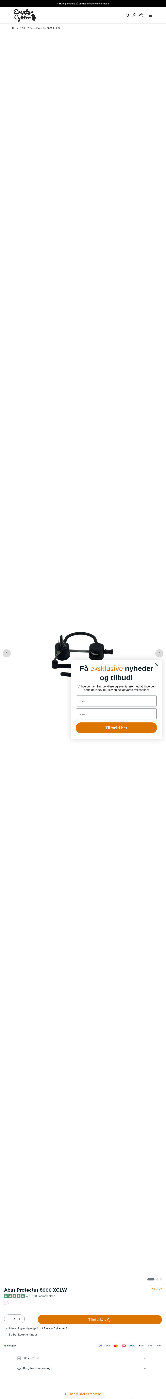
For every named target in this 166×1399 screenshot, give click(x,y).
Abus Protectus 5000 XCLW (45, 28)
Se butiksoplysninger (23, 1334)
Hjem (15, 28)
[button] (127, 15)
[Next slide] (159, 653)
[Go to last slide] (7, 653)
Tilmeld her (116, 728)
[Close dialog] (156, 664)
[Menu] (150, 15)
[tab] (150, 1279)
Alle (24, 28)
